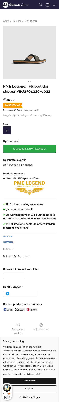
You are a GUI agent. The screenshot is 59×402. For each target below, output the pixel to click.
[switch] (7, 397)
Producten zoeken (18, 331)
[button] (16, 4)
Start (6, 20)
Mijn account (40, 329)
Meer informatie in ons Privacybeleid (22, 374)
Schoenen (31, 20)
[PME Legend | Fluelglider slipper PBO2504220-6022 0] (29, 52)
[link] (29, 396)
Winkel (17, 20)
